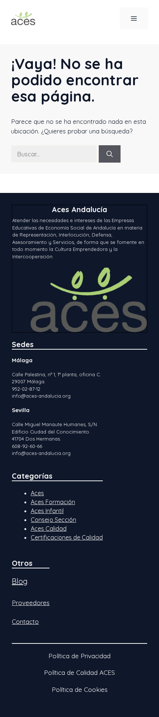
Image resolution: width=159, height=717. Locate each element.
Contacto (25, 621)
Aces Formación (53, 502)
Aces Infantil (47, 510)
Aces (37, 493)
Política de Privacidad (79, 656)
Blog (20, 581)
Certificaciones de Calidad (67, 537)
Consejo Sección (53, 519)
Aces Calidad (49, 528)
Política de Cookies (80, 689)
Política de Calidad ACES (79, 672)
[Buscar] (110, 154)
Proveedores (31, 602)
